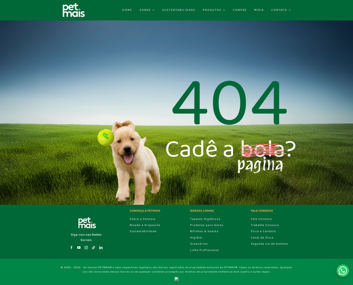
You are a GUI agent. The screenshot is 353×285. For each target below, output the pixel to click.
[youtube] (78, 247)
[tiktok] (93, 247)
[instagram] (86, 247)
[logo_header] (72, 4)
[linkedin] (101, 247)
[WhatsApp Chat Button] (343, 271)
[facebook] (71, 247)
